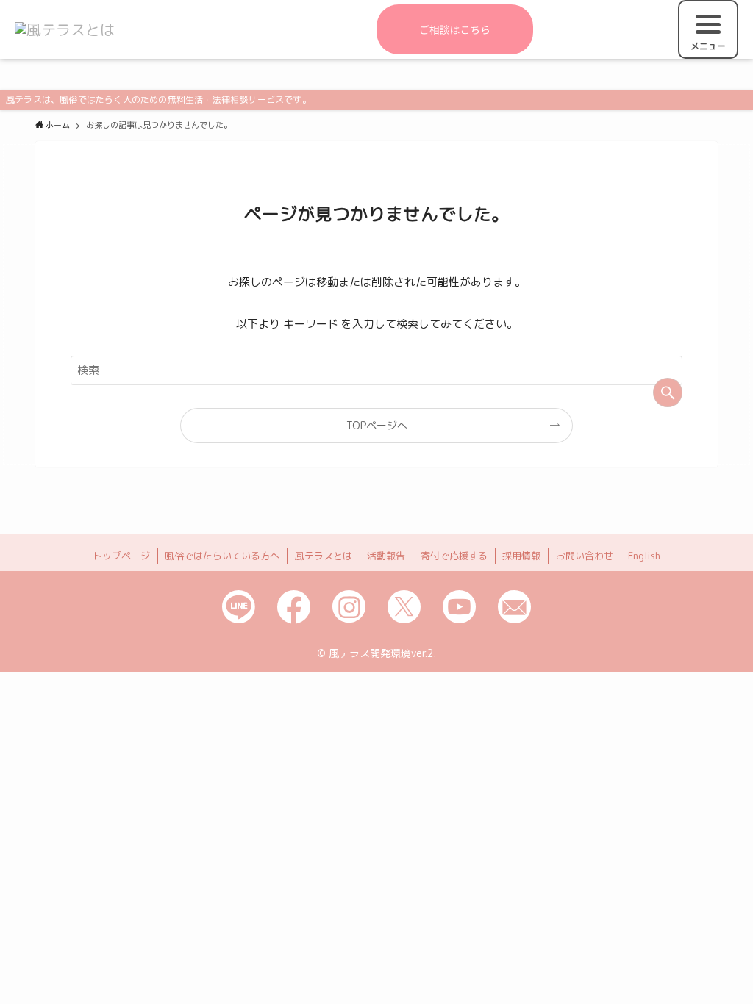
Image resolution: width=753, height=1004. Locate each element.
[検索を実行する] (667, 392)
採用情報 (521, 555)
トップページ (121, 555)
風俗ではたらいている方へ (222, 555)
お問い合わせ (584, 555)
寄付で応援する (454, 555)
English (644, 555)
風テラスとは (323, 555)
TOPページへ (376, 425)
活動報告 (386, 555)
